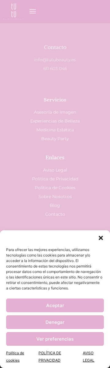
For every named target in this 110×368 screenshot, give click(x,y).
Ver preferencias (55, 339)
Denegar (55, 322)
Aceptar (55, 305)
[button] (101, 238)
